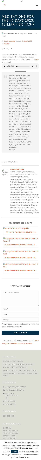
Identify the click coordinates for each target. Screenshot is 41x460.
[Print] (13, 48)
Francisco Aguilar (9, 41)
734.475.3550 (10, 401)
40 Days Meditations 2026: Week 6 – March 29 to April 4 (21, 245)
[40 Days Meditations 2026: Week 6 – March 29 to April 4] (20, 239)
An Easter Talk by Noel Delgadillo (21, 232)
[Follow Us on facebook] (4, 416)
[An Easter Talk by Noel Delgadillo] (20, 228)
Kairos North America (10, 433)
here (37, 59)
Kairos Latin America (10, 430)
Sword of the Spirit (9, 438)
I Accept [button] (14, 452)
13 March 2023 (26, 41)
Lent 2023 (8, 162)
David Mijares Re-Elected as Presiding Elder (18, 364)
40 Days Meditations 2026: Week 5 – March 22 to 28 (21, 258)
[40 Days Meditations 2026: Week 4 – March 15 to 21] (20, 265)
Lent (3, 162)
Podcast (6, 44)
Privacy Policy (10, 404)
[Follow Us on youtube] (12, 416)
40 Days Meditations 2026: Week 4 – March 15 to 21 (21, 270)
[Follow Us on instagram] (8, 416)
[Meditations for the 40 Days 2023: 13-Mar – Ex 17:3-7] (20, 35)
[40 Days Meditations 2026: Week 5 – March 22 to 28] (20, 252)
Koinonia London (9, 436)
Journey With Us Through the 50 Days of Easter (20, 370)
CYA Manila (7, 428)
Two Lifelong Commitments (13, 361)
